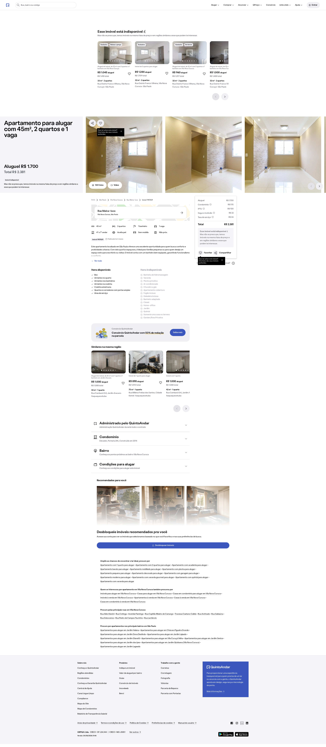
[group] (115, 65)
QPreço (256, 5)
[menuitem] (215, 5)
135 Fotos (99, 185)
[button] (140, 425)
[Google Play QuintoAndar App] (226, 734)
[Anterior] (215, 96)
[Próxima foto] (127, 52)
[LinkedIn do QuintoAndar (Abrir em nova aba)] (247, 723)
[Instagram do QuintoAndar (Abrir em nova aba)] (236, 723)
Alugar (214, 5)
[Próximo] (224, 96)
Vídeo (116, 185)
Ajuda (297, 5)
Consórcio (270, 5)
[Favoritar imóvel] (100, 123)
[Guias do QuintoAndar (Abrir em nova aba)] (241, 723)
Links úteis (284, 5)
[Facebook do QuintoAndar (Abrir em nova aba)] (231, 723)
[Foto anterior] (102, 52)
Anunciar (242, 5)
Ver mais (98, 261)
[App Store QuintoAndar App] (242, 734)
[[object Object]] (121, 131)
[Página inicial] (7, 5)
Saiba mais (177, 332)
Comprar (227, 5)
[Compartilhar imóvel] (92, 123)
